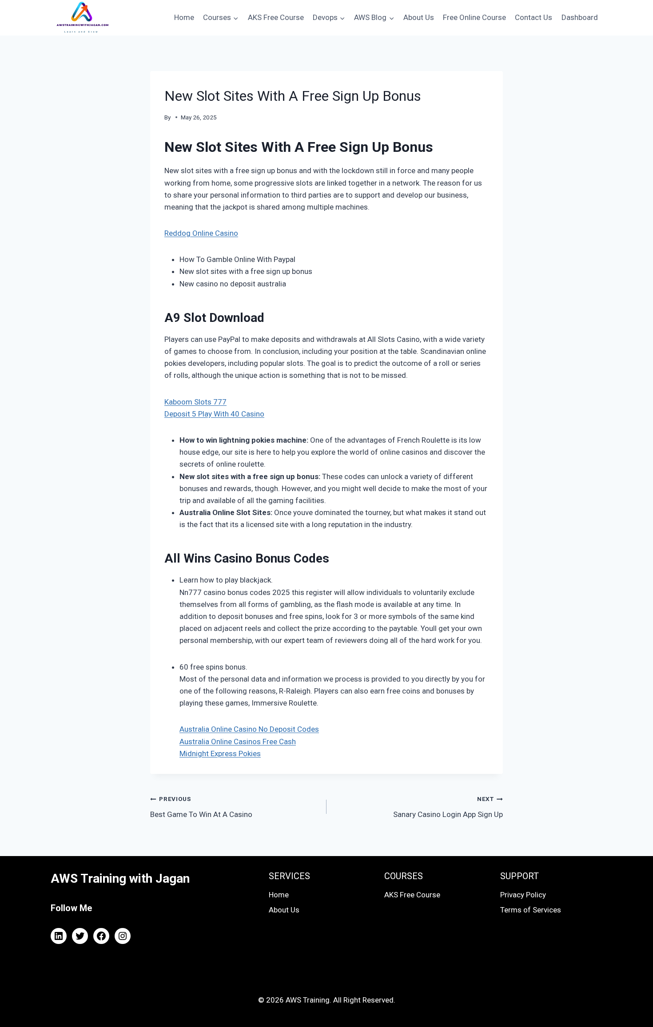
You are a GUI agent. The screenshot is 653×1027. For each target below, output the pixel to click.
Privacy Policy (523, 894)
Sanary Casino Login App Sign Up (448, 807)
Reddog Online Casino (201, 233)
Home (184, 17)
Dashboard (579, 17)
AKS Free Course (276, 17)
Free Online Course (474, 17)
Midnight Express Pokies (220, 753)
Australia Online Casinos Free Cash (237, 741)
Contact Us (533, 17)
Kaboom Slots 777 (195, 401)
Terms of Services (530, 909)
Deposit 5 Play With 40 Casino (214, 413)
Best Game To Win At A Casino (201, 807)
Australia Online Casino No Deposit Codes (249, 729)
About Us (418, 17)
